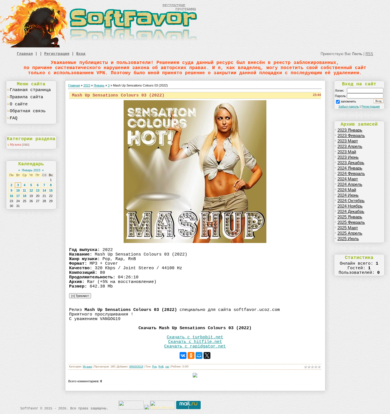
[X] (207, 355)
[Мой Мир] (199, 355)
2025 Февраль (351, 222)
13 (37, 190)
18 (24, 196)
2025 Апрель (349, 233)
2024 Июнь (348, 195)
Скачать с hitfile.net (195, 341)
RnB (161, 366)
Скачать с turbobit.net (195, 337)
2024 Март (347, 179)
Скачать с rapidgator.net (195, 346)
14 (44, 190)
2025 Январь (349, 217)
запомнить (348, 101)
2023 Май (346, 152)
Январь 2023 (31, 170)
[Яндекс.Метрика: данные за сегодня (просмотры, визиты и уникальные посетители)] (162, 405)
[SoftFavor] (100, 46)
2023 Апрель (349, 146)
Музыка (15, 144)
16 (11, 196)
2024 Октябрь (351, 200)
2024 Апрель (349, 184)
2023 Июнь (348, 157)
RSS (369, 54)
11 (24, 190)
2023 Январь (349, 130)
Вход (80, 54)
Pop (154, 366)
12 (31, 190)
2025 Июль (348, 238)
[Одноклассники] (191, 355)
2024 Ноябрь (350, 206)
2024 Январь (349, 168)
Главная (25, 54)
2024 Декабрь (350, 211)
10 (18, 190)
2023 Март (347, 141)
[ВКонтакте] (183, 355)
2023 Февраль (351, 135)
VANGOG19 (136, 366)
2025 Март (347, 228)
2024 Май (346, 190)
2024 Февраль (351, 173)
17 (18, 196)
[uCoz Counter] (131, 408)
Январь (99, 85)
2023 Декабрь (350, 162)
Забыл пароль (348, 106)
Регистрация (56, 54)
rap (167, 366)
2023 (86, 85)
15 (51, 190)
